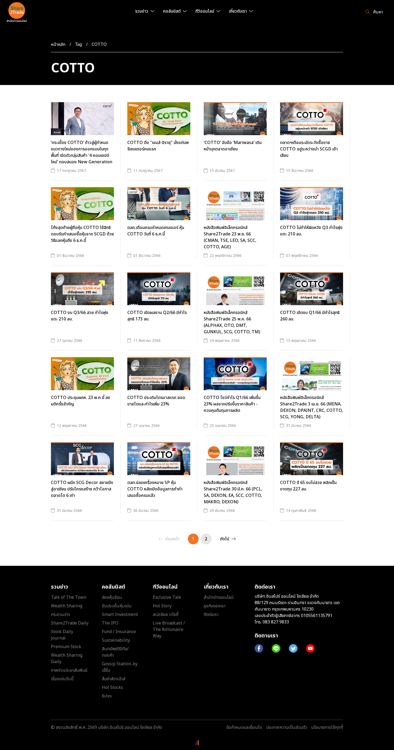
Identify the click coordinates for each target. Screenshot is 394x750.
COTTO (99, 44)
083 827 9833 (276, 622)
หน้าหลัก (58, 44)
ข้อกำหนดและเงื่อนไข (244, 727)
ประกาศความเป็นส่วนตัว (286, 727)
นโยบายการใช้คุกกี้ (327, 727)
